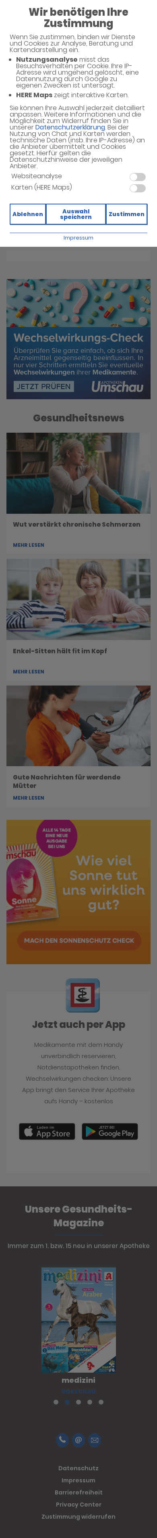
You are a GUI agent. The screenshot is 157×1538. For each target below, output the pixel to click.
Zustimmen (127, 214)
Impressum (78, 238)
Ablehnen (27, 214)
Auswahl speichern (76, 214)
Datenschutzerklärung (70, 127)
